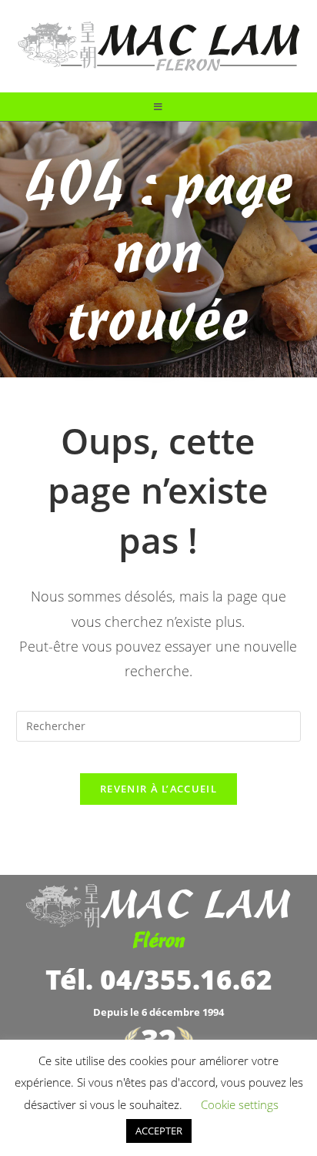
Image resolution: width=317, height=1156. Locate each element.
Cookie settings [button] (240, 1104)
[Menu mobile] (158, 106)
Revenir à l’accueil (158, 789)
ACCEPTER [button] (158, 1131)
